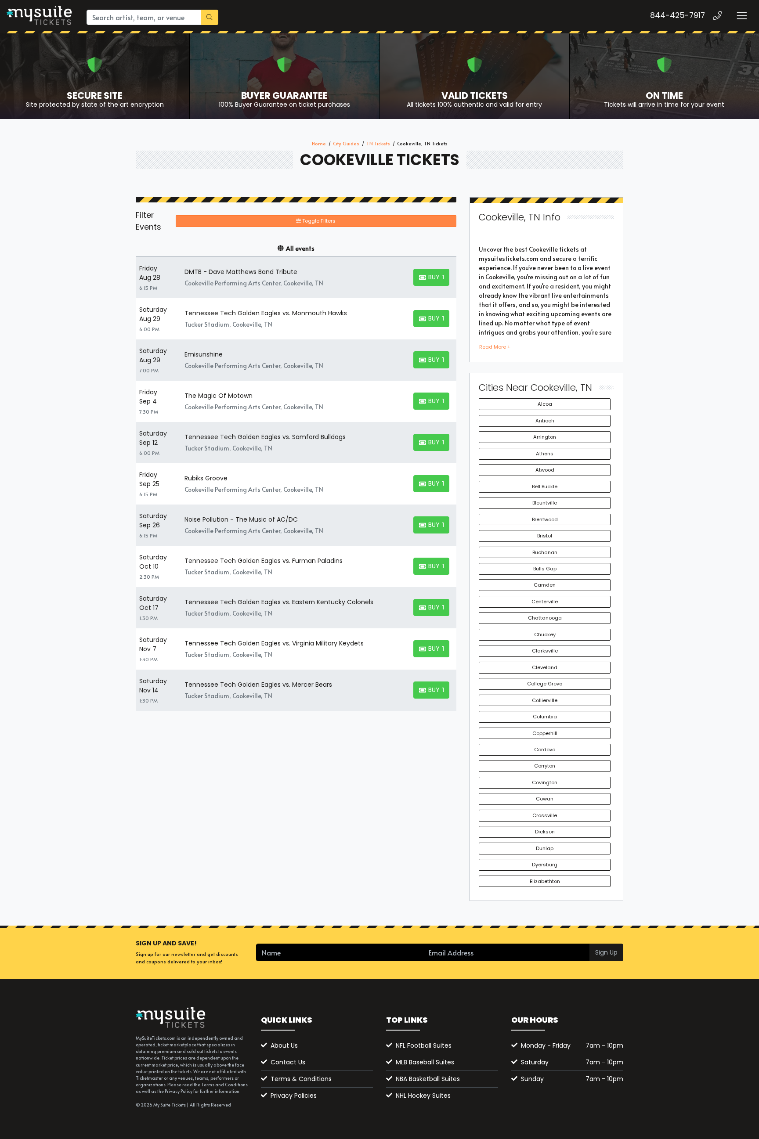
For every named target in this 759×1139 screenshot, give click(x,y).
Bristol (544, 535)
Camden (545, 584)
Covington (544, 782)
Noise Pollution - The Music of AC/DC (241, 519)
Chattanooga (545, 617)
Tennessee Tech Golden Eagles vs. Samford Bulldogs (265, 437)
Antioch (544, 420)
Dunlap (544, 848)
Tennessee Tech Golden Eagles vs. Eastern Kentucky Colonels (278, 602)
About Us (284, 1045)
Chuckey (545, 634)
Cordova (545, 749)
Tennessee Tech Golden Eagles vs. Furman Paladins (263, 560)
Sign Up (606, 952)
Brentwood (545, 519)
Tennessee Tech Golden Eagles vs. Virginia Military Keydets (274, 643)
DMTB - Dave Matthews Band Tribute (240, 271)
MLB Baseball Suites (425, 1062)
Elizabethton (545, 881)
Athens (544, 453)
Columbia (545, 716)
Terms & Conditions (301, 1078)
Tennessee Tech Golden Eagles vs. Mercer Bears (258, 684)
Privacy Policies (294, 1095)
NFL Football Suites (424, 1045)
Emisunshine (203, 354)
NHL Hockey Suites (423, 1095)
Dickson (545, 831)
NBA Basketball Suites (428, 1078)
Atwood (544, 469)
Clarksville (545, 650)
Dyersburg (544, 864)
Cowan (544, 798)
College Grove (544, 683)
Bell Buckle (544, 486)
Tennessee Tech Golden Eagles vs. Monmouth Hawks (265, 313)
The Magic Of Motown (218, 395)
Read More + (494, 346)
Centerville (544, 601)
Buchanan (544, 552)
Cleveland (544, 667)
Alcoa (545, 403)
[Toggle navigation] (741, 16)
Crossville (544, 815)
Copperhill (544, 733)
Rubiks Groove (206, 478)
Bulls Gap (545, 568)
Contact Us (288, 1062)
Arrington (544, 436)
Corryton (544, 765)
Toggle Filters (318, 220)
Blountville (544, 502)
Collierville (544, 700)
